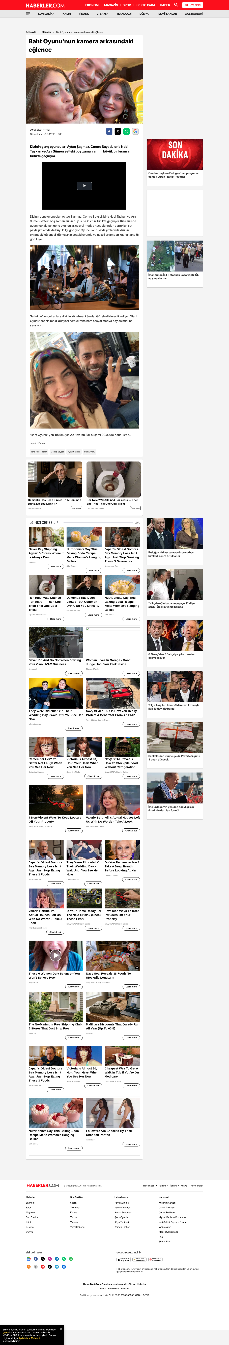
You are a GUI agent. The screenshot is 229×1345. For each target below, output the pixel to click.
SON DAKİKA (46, 13)
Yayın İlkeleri (197, 1185)
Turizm (73, 1217)
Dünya (29, 1231)
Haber (103, 1288)
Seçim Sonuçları (122, 1212)
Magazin (46, 31)
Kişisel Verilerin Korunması (172, 1217)
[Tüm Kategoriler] (28, 14)
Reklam (162, 1185)
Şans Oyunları (121, 1217)
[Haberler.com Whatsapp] (64, 1259)
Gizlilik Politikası (167, 1207)
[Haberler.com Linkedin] (57, 1259)
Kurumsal (164, 1197)
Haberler (30, 1197)
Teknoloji (74, 1207)
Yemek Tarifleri (122, 1226)
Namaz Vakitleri (122, 1207)
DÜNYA (144, 13)
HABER (165, 5)
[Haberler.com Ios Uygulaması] (124, 1259)
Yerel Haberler (77, 1226)
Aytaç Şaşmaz (74, 451)
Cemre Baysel (57, 451)
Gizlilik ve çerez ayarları (91, 1295)
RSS (161, 1236)
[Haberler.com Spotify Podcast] (71, 1259)
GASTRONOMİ (194, 13)
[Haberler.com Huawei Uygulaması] (155, 1259)
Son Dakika (32, 1217)
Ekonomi (30, 1202)
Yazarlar (74, 1222)
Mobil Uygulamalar (168, 1231)
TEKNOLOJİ (124, 13)
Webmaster (165, 1226)
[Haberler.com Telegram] (57, 1267)
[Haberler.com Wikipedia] (35, 1267)
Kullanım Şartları (167, 1202)
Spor (28, 1207)
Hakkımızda (148, 1185)
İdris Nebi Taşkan (39, 451)
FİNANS (84, 13)
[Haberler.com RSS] (28, 1267)
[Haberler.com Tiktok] (49, 1267)
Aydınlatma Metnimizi (29, 1338)
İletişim (173, 1185)
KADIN (67, 13)
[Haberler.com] (43, 1185)
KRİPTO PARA (145, 5)
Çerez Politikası (167, 1212)
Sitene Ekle (164, 1241)
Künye (184, 1185)
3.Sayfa (30, 1226)
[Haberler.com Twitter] (42, 1259)
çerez (6, 1332)
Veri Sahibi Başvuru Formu (173, 1222)
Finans (73, 1212)
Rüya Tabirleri (121, 1222)
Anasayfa (31, 31)
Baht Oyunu (89, 451)
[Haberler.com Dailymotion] (64, 1267)
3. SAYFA (102, 13)
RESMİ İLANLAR (167, 13)
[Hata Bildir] (108, 1295)
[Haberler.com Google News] (28, 1259)
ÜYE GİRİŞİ (195, 5)
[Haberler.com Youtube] (42, 1267)
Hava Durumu (121, 1202)
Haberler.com (121, 1197)
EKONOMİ (92, 5)
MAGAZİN (111, 5)
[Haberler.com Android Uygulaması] (139, 1259)
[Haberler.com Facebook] (35, 1259)
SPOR (127, 5)
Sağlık (73, 1202)
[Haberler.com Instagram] (49, 1259)
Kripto (29, 1222)
